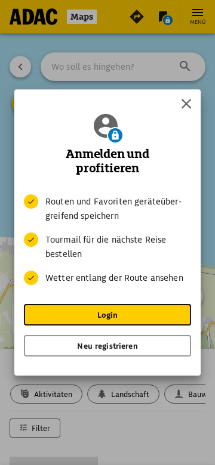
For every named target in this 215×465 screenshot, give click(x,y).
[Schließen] (186, 103)
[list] (107, 239)
